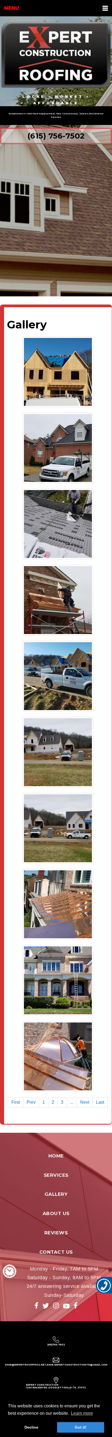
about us (56, 1213)
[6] (58, 752)
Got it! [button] (80, 1427)
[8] (58, 904)
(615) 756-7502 (56, 135)
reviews (56, 1232)
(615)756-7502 (56, 1344)
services (56, 1175)
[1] (58, 372)
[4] (58, 600)
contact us (56, 1252)
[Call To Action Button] (104, 1285)
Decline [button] (31, 1427)
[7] (58, 828)
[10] (58, 1056)
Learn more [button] (82, 1413)
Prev (31, 1102)
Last (100, 1102)
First (15, 1102)
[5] (58, 676)
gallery (56, 1194)
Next (84, 1102)
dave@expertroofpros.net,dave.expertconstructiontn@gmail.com (56, 1364)
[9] (58, 980)
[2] (58, 448)
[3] (58, 524)
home (56, 1156)
